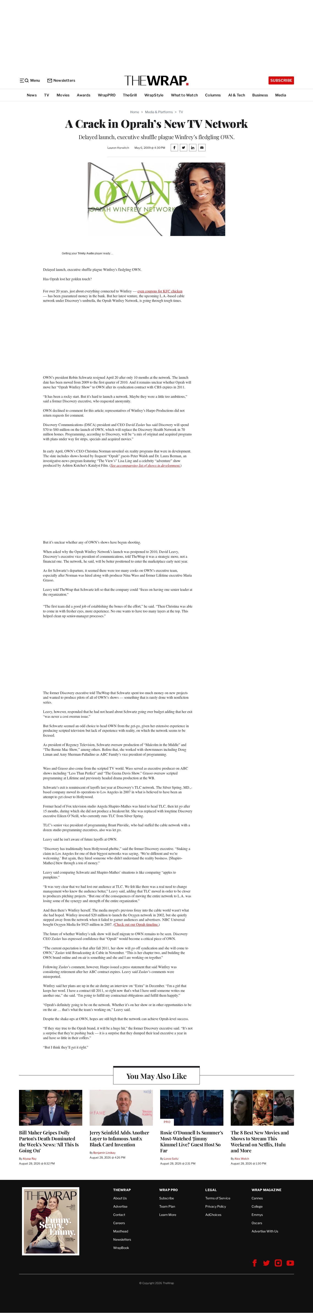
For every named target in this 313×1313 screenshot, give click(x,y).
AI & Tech (236, 95)
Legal (211, 1190)
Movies (63, 95)
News (32, 95)
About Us (120, 1198)
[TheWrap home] (156, 80)
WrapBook (121, 1248)
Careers (119, 1223)
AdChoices (213, 1215)
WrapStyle (154, 95)
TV (46, 95)
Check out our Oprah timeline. (137, 924)
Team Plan (167, 1206)
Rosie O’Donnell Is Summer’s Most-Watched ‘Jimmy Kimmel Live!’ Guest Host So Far (191, 1141)
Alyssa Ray (29, 1158)
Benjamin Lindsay (104, 1152)
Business (260, 95)
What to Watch (184, 95)
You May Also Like (156, 1076)
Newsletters (64, 80)
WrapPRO (106, 95)
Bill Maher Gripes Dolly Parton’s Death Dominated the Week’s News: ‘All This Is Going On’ (49, 1141)
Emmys (257, 1215)
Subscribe (281, 80)
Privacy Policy (215, 1206)
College (257, 1206)
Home (134, 112)
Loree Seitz (171, 1158)
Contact (119, 1215)
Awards (83, 95)
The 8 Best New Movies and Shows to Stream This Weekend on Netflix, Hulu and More (260, 1141)
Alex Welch (241, 1158)
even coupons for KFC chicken (159, 291)
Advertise (120, 1206)
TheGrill (130, 95)
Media (280, 95)
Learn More (167, 1215)
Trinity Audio (86, 253)
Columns (213, 95)
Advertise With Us (265, 1231)
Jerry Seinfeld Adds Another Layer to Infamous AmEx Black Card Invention (119, 1138)
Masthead (120, 1231)
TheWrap (122, 1190)
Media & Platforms (159, 112)
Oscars (257, 1223)
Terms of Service (217, 1198)
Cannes (257, 1198)
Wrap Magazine (267, 1190)
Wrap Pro (168, 1190)
